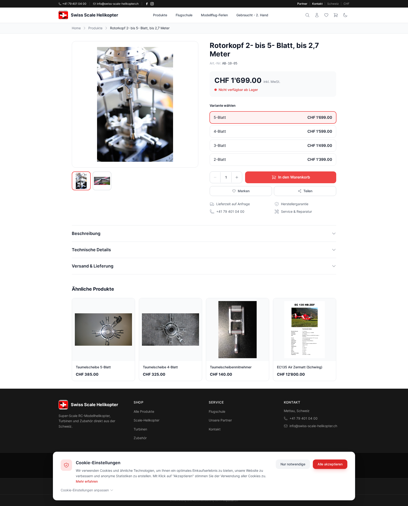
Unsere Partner (220, 420)
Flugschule (184, 15)
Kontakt (317, 3)
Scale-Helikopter (146, 420)
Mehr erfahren (87, 481)
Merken (244, 191)
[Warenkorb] (336, 15)
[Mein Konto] (317, 15)
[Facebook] (147, 3)
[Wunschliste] (326, 15)
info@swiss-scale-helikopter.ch (313, 426)
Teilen (307, 191)
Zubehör (140, 438)
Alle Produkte (144, 411)
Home (76, 28)
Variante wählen (223, 105)
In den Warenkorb (294, 177)
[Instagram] (152, 3)
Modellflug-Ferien (214, 15)
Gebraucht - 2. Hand (252, 15)
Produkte (160, 15)
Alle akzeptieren (330, 464)
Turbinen (140, 429)
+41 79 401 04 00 (303, 418)
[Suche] (307, 15)
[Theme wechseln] (345, 15)
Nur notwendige (292, 464)
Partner (302, 3)
